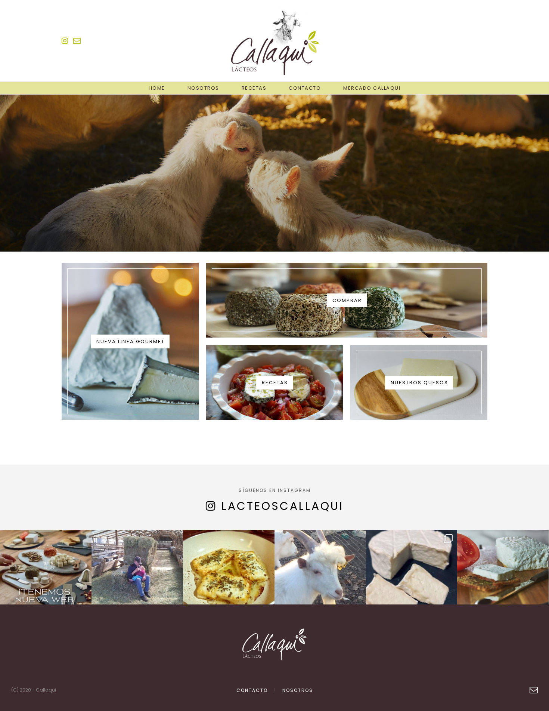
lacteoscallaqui (282, 506)
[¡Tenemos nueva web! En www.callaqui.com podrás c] (46, 575)
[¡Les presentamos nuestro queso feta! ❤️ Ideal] (503, 575)
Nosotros (203, 88)
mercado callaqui (371, 88)
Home (157, 88)
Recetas (254, 88)
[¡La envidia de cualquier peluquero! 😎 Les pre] (320, 575)
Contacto (305, 88)
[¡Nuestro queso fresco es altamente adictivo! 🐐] (228, 575)
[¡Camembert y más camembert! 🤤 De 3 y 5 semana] (412, 575)
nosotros (297, 690)
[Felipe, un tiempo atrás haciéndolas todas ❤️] (137, 575)
